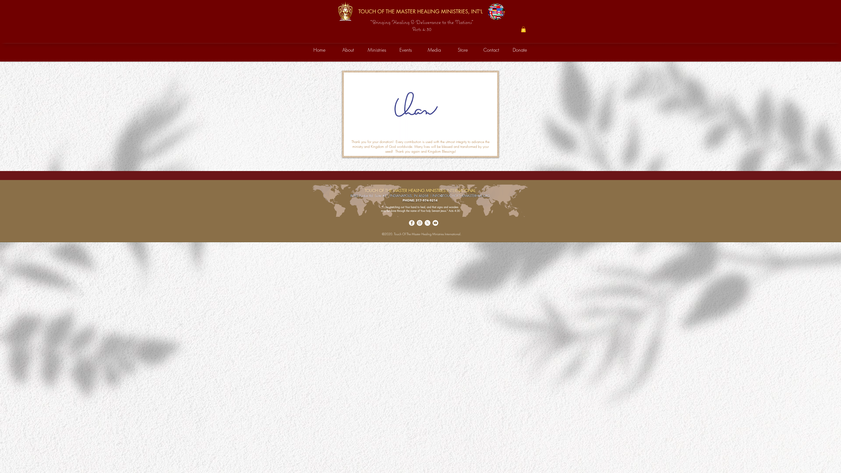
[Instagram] (419, 223)
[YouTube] (435, 223)
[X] (427, 223)
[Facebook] (412, 223)
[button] (523, 29)
